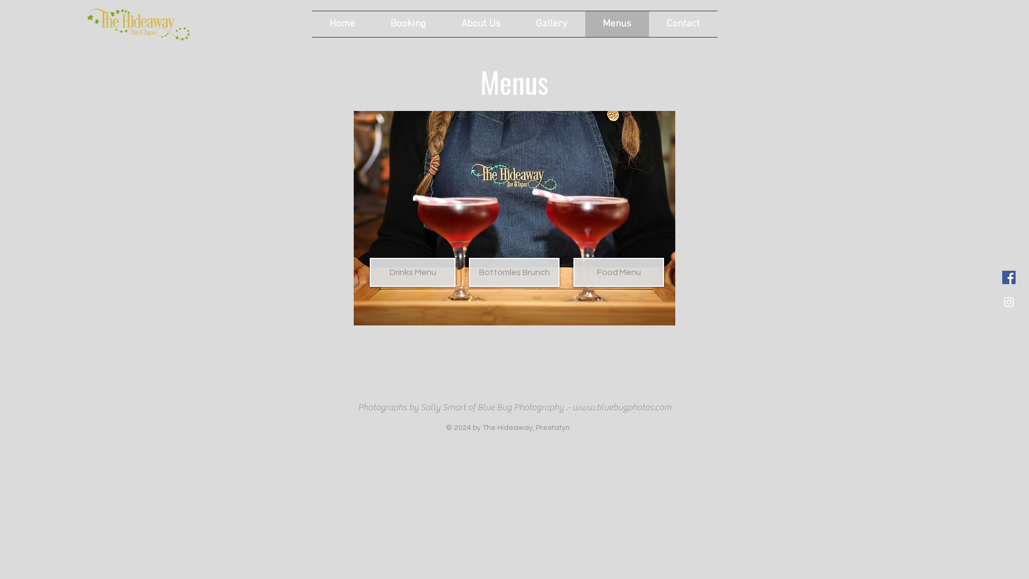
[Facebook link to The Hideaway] (1009, 277)
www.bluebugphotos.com (622, 407)
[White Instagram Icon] (1009, 302)
